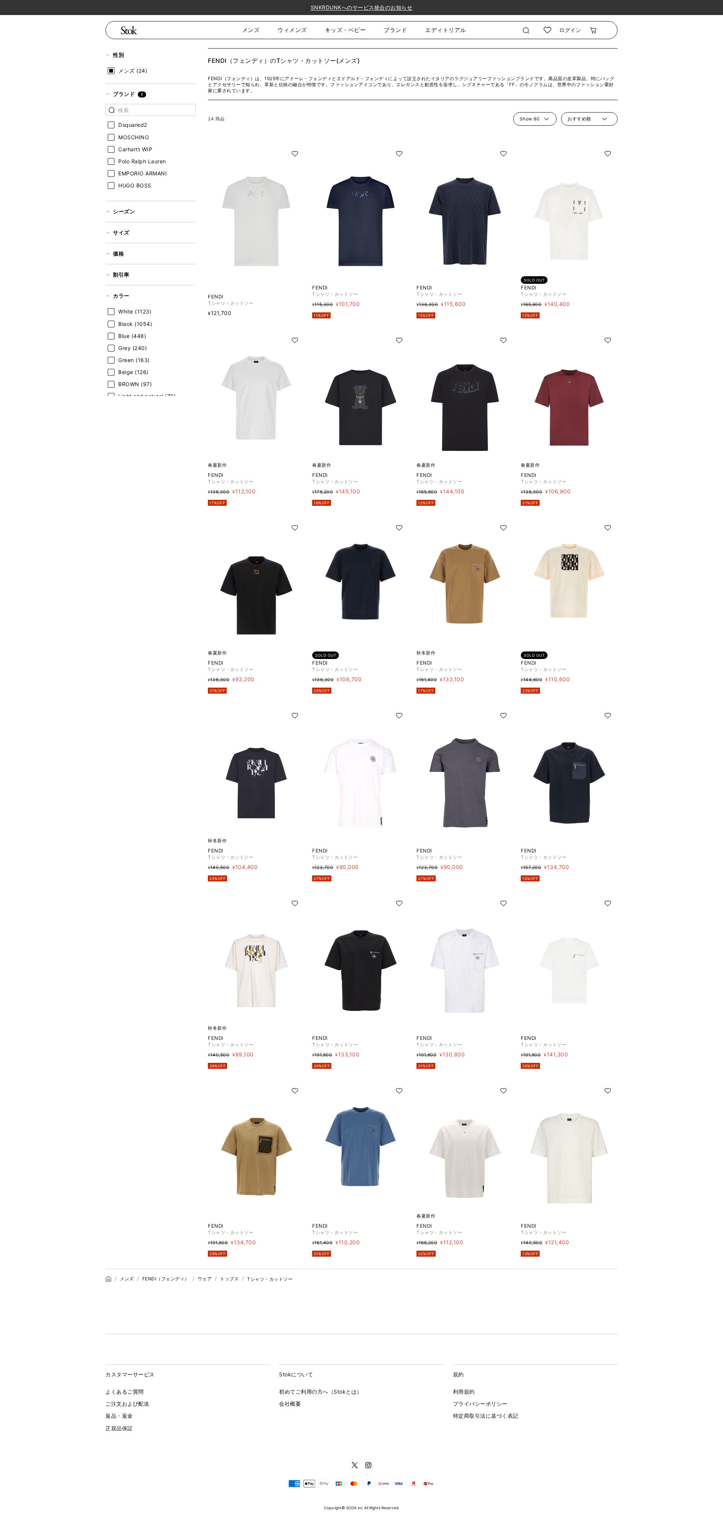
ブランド (395, 29)
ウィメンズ (292, 29)
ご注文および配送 (127, 1403)
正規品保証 (119, 1428)
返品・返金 (119, 1415)
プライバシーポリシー (480, 1403)
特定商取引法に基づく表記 (486, 1415)
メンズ (251, 29)
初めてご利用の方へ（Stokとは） (320, 1391)
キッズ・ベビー (345, 29)
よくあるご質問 (124, 1391)
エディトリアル (445, 29)
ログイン (570, 30)
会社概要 (290, 1403)
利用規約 (464, 1391)
